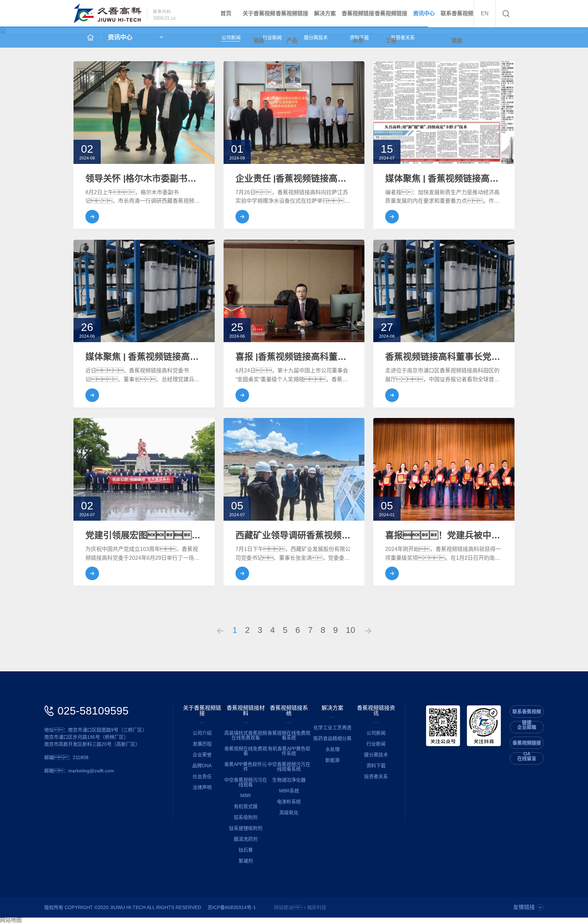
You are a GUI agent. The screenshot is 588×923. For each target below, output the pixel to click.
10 (350, 630)
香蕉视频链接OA (526, 744)
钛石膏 (246, 850)
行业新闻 (376, 743)
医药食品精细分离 (332, 738)
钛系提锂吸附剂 (245, 828)
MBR (245, 795)
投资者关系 (376, 776)
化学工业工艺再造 (332, 727)
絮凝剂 (246, 860)
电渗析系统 (289, 801)
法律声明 (202, 787)
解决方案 (325, 13)
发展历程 (202, 743)
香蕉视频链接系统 (289, 710)
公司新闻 (231, 37)
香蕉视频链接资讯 (376, 710)
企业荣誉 (202, 754)
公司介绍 (202, 733)
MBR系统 (289, 790)
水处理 (332, 749)
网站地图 (11, 920)
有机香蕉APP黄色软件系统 (289, 751)
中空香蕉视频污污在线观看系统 (288, 766)
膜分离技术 (316, 37)
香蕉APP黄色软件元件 (245, 766)
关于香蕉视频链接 (202, 710)
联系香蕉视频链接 (457, 27)
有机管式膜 (246, 806)
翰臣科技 (316, 907)
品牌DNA (202, 765)
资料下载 (376, 765)
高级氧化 (288, 812)
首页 (225, 13)
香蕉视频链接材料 (246, 710)
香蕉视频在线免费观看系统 (288, 735)
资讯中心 (424, 13)
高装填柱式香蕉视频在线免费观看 (245, 735)
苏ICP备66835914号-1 (232, 907)
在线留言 (526, 758)
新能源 (332, 760)
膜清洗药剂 (246, 839)
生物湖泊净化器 (289, 779)
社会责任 (202, 776)
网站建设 (283, 907)
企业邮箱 (526, 727)
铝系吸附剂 (246, 817)
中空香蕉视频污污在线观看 (245, 782)
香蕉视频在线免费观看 (245, 751)
